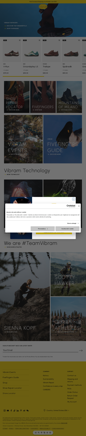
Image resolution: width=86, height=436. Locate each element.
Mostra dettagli (71, 223)
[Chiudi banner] (79, 206)
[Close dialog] (73, 199)
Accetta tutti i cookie (67, 228)
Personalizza (42, 228)
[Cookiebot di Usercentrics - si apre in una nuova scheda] (68, 206)
